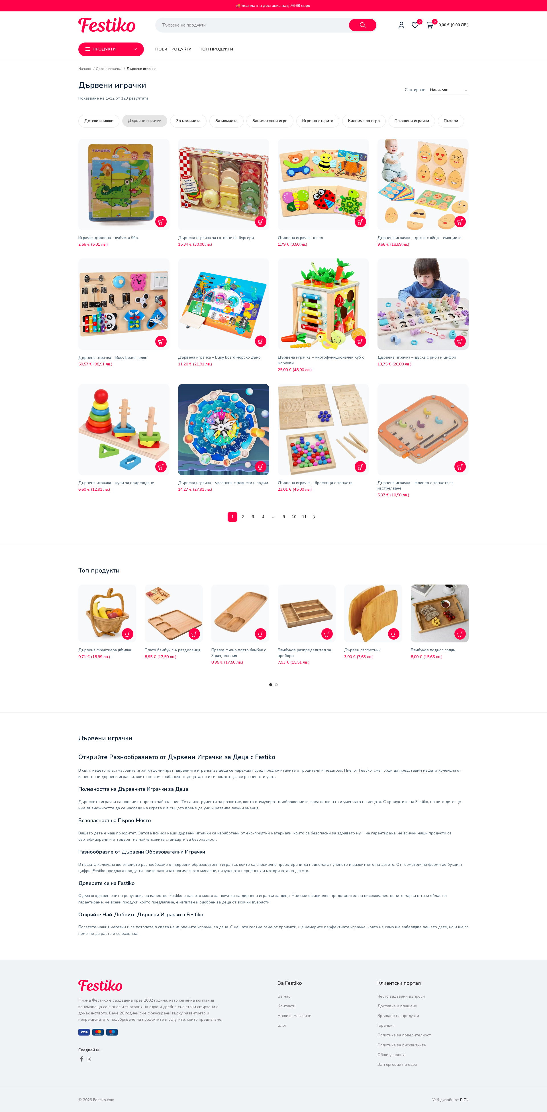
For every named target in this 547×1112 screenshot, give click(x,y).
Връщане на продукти (398, 1015)
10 (294, 516)
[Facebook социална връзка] (81, 1059)
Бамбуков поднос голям (433, 650)
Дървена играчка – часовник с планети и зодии (223, 483)
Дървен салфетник (362, 650)
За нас (284, 996)
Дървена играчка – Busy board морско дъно (219, 357)
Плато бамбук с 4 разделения (172, 650)
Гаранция (386, 1025)
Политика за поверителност (404, 1035)
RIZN (464, 1100)
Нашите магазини (294, 1015)
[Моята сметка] (401, 25)
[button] (161, 221)
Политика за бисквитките (401, 1045)
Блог (282, 1025)
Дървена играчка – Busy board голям (113, 357)
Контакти (286, 1006)
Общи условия (391, 1055)
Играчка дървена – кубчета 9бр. (108, 237)
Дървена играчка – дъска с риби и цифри (416, 357)
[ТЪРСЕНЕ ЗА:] (362, 25)
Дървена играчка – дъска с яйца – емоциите (419, 237)
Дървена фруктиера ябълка (104, 650)
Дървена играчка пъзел (300, 237)
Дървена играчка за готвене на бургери (216, 237)
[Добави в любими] (166, 147)
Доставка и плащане (397, 1006)
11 (304, 516)
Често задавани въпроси (401, 996)
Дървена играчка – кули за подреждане (116, 483)
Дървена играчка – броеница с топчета (315, 483)
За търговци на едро (397, 1064)
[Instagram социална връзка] (89, 1059)
